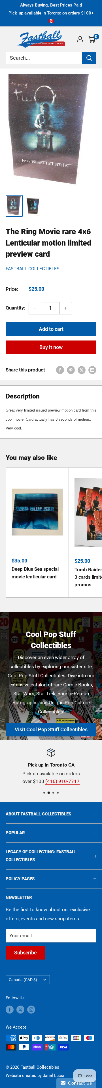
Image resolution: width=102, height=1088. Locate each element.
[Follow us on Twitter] (20, 1009)
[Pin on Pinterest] (71, 370)
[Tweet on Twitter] (82, 370)
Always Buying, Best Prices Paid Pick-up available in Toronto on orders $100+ (51, 13)
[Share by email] (92, 370)
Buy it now (51, 347)
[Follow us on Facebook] (10, 1009)
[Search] (89, 58)
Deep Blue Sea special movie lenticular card (35, 572)
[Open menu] (8, 39)
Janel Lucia (53, 1075)
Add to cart (51, 329)
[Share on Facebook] (60, 370)
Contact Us (78, 1083)
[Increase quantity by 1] (66, 308)
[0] (91, 39)
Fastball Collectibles (33, 268)
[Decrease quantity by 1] (35, 308)
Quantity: (15, 308)
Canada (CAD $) (23, 979)
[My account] (80, 39)
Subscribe (25, 953)
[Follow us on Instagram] (31, 1009)
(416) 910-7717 (62, 781)
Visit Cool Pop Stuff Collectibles (51, 729)
